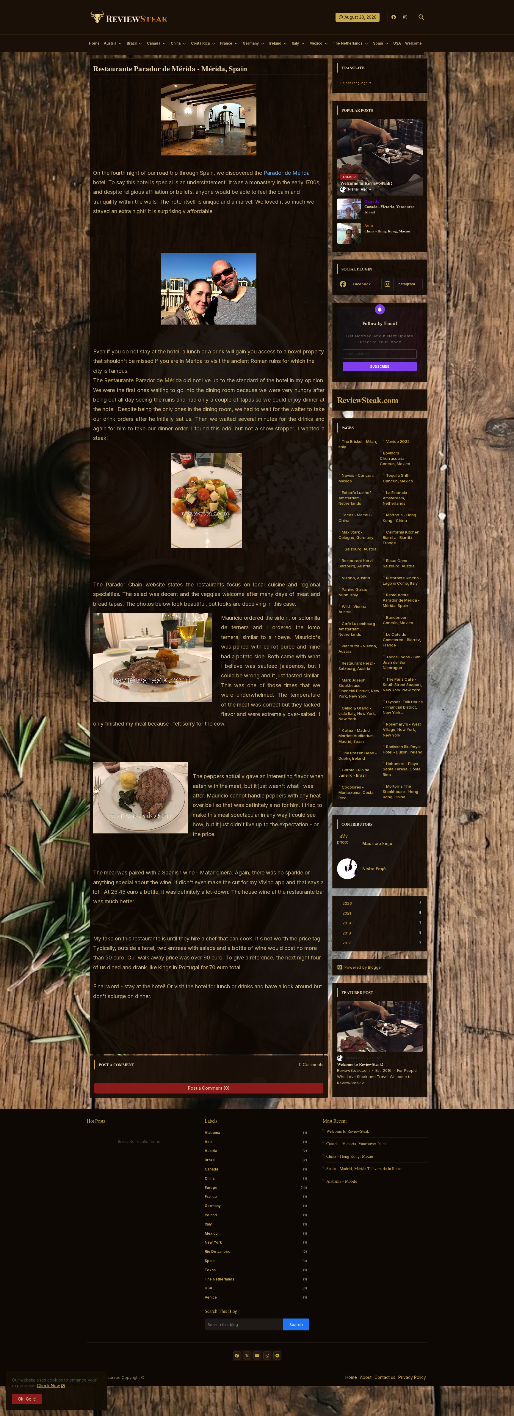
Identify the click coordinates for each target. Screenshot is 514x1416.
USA (397, 43)
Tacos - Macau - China (355, 517)
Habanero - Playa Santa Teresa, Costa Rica (402, 769)
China (176, 43)
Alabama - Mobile (341, 1181)
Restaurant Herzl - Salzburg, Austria (357, 563)
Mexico (315, 43)
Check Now (48, 1385)
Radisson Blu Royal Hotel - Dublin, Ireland (402, 749)
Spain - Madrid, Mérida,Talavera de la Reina (364, 1168)
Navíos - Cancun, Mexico (356, 478)
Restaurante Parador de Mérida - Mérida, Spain (401, 600)
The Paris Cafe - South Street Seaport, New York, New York (402, 684)
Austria (110, 43)
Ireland (275, 43)
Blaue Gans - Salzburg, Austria (399, 563)
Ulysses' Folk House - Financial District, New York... (403, 707)
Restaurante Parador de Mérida (143, 380)
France (226, 43)
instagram (406, 284)
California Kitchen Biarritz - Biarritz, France (401, 537)
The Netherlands (348, 43)
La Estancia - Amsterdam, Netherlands (396, 498)
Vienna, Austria (356, 577)
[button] (421, 17)
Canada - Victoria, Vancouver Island (357, 1143)
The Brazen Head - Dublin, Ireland (358, 756)
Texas (256, 1270)
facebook (362, 284)
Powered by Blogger (363, 967)
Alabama (256, 1132)
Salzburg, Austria (361, 549)
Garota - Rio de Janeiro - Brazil (354, 772)
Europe (256, 1187)
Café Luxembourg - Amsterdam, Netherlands (358, 629)
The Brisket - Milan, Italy (358, 444)
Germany (251, 43)
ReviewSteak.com (367, 400)
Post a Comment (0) (209, 1088)
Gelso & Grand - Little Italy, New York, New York (357, 713)
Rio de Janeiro (256, 1251)
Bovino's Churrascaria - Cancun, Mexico (395, 458)
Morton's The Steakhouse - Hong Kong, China (400, 791)
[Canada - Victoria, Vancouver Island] (349, 209)
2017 (381, 942)
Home (94, 43)
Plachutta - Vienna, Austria (358, 649)
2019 (381, 923)
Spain (378, 43)
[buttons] (393, 17)
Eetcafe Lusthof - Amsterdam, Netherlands (356, 498)
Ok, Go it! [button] (27, 1398)
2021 (381, 913)
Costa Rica (200, 43)
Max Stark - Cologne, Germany (356, 535)
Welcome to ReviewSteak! (360, 1064)
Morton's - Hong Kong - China (399, 517)
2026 (381, 903)
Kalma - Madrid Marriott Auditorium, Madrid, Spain (357, 735)
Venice (256, 1297)
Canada (153, 43)
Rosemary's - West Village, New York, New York (402, 729)
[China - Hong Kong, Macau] (349, 233)
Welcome (413, 43)
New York (256, 1242)
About (366, 1377)
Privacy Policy (412, 1377)
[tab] (94, 44)
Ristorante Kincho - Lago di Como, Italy (402, 580)
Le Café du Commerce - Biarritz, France (402, 639)
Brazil (132, 43)
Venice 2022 (398, 441)
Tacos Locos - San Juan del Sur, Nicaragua (402, 662)
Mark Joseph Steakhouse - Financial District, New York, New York (359, 688)
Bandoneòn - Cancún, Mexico (398, 620)
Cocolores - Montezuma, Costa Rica (356, 792)
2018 (381, 933)
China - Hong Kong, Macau (349, 1156)
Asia (256, 1142)
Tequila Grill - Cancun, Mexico (398, 478)
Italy (295, 43)
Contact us (384, 1377)
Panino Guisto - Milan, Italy (354, 592)
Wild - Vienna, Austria (353, 609)
